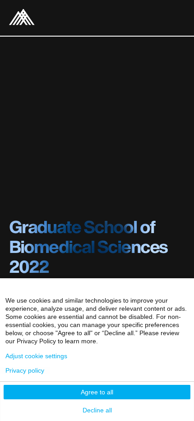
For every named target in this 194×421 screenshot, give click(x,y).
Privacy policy (24, 370)
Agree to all (97, 392)
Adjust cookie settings (36, 356)
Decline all (97, 410)
